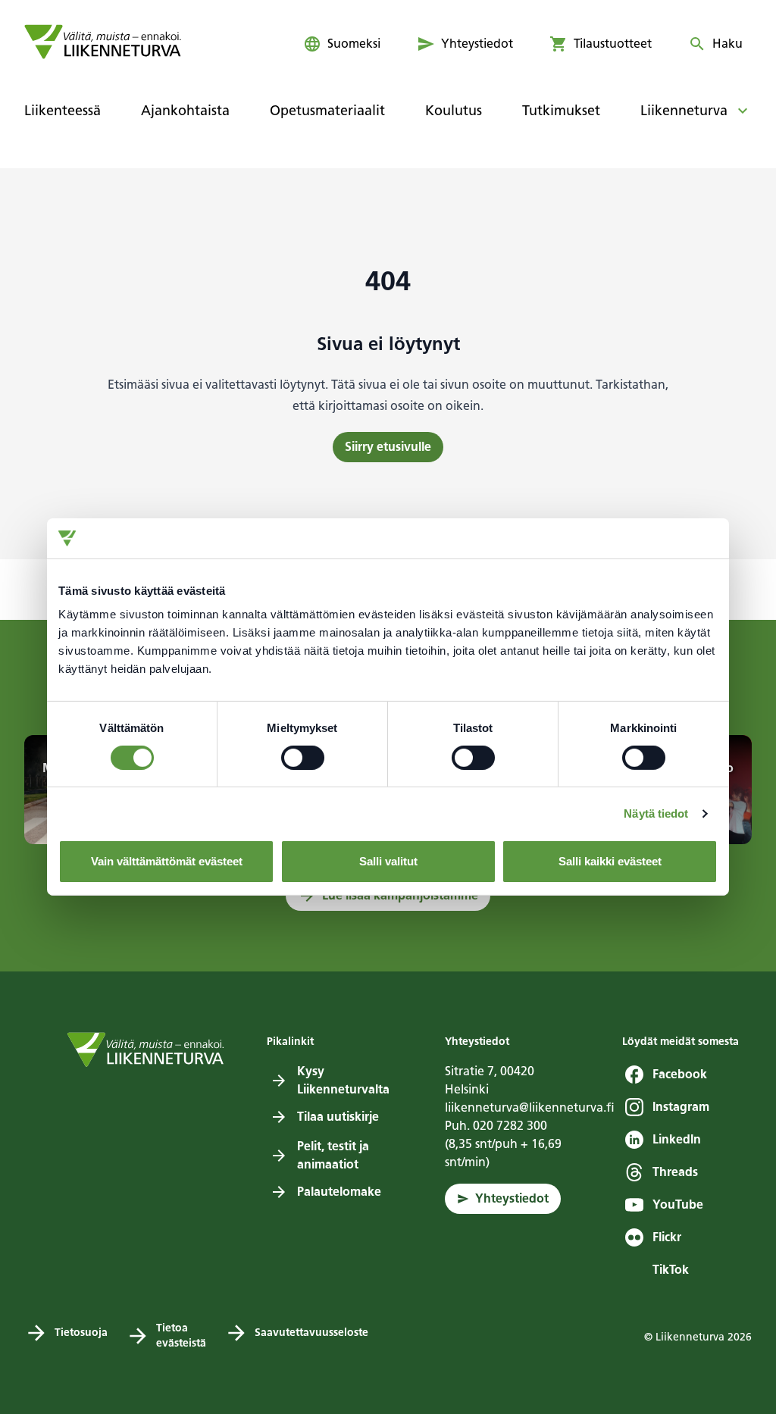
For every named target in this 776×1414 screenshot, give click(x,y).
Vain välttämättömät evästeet (166, 861)
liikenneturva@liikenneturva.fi (530, 1107)
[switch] (302, 758)
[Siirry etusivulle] (102, 41)
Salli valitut (388, 861)
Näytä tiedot (656, 813)
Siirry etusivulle (388, 447)
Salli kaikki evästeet (610, 861)
